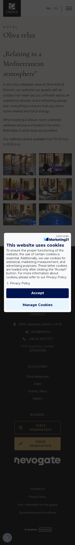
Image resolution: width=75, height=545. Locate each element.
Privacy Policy (20, 283)
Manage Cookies (37, 305)
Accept (37, 293)
